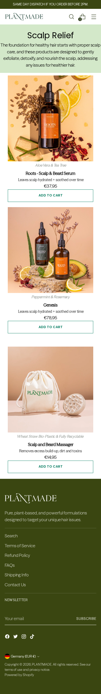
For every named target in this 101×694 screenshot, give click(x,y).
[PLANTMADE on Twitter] (16, 637)
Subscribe (86, 618)
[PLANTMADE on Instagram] (24, 637)
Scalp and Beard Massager (50, 444)
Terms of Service (20, 545)
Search (11, 535)
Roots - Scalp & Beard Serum (50, 173)
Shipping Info (17, 574)
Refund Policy (17, 555)
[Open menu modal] (93, 16)
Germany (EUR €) (23, 656)
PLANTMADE (41, 664)
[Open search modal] (71, 16)
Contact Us (15, 584)
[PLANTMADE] (24, 16)
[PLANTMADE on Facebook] (8, 637)
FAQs (10, 565)
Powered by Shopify (19, 675)
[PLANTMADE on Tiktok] (33, 637)
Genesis (50, 305)
